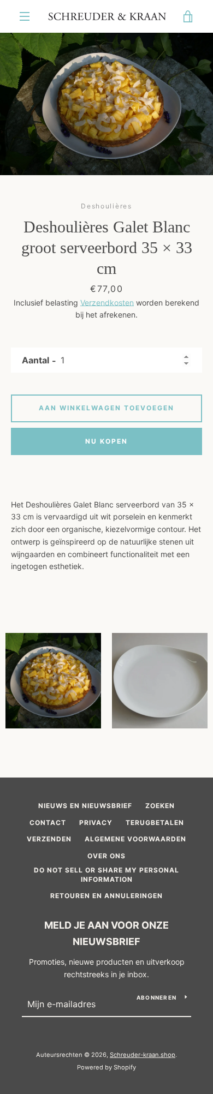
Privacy (96, 822)
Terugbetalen (155, 822)
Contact (47, 822)
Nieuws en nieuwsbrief (85, 806)
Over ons (106, 856)
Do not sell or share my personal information (106, 874)
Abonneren (156, 997)
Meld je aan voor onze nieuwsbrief (106, 933)
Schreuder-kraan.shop (142, 1055)
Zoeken (160, 806)
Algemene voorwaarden (135, 839)
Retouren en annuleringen (106, 896)
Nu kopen (106, 441)
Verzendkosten (107, 302)
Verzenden (49, 839)
